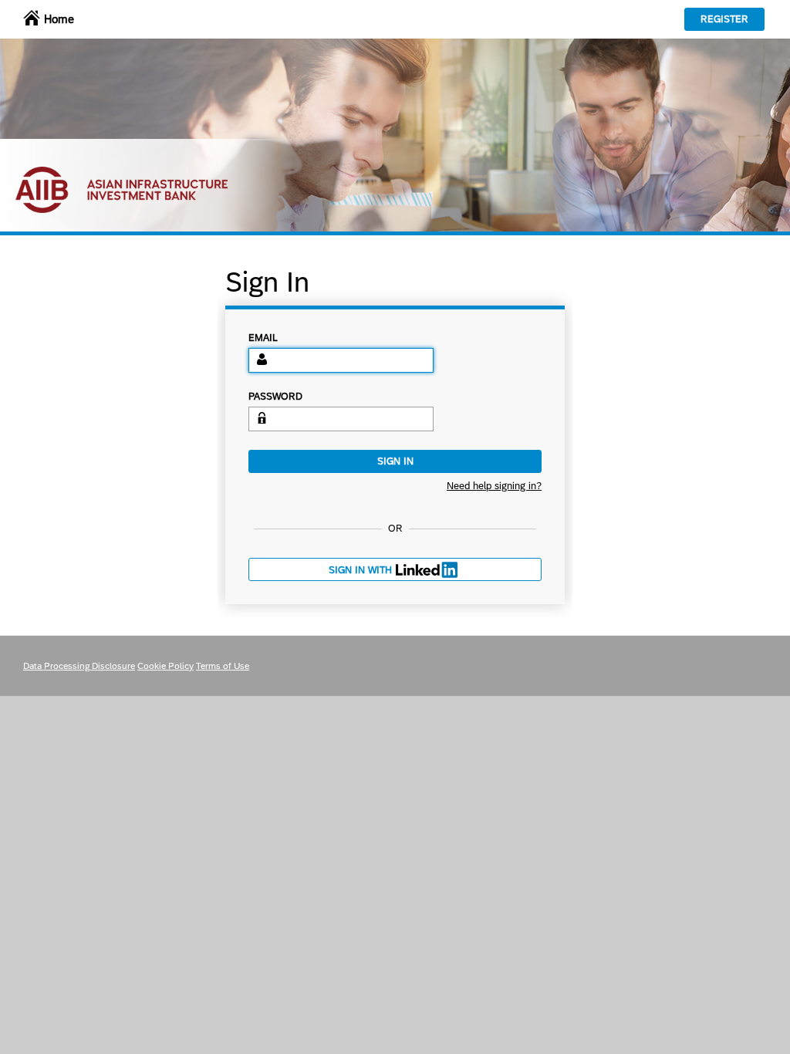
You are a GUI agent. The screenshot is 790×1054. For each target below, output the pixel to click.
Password (275, 396)
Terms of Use (222, 665)
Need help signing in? (494, 486)
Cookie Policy (165, 665)
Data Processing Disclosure (79, 665)
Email (263, 338)
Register (724, 19)
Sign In (395, 461)
